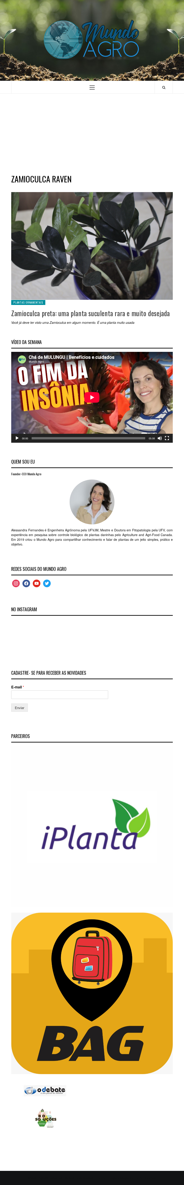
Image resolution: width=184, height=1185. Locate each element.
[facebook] (26, 582)
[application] (92, 397)
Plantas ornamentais (28, 302)
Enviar (19, 707)
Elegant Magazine (121, 1177)
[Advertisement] (92, 132)
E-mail (17, 687)
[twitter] (47, 582)
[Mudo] (160, 438)
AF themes (148, 1177)
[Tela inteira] (167, 438)
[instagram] (16, 582)
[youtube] (36, 582)
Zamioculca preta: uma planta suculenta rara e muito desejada (90, 313)
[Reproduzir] (17, 438)
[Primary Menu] (92, 87)
